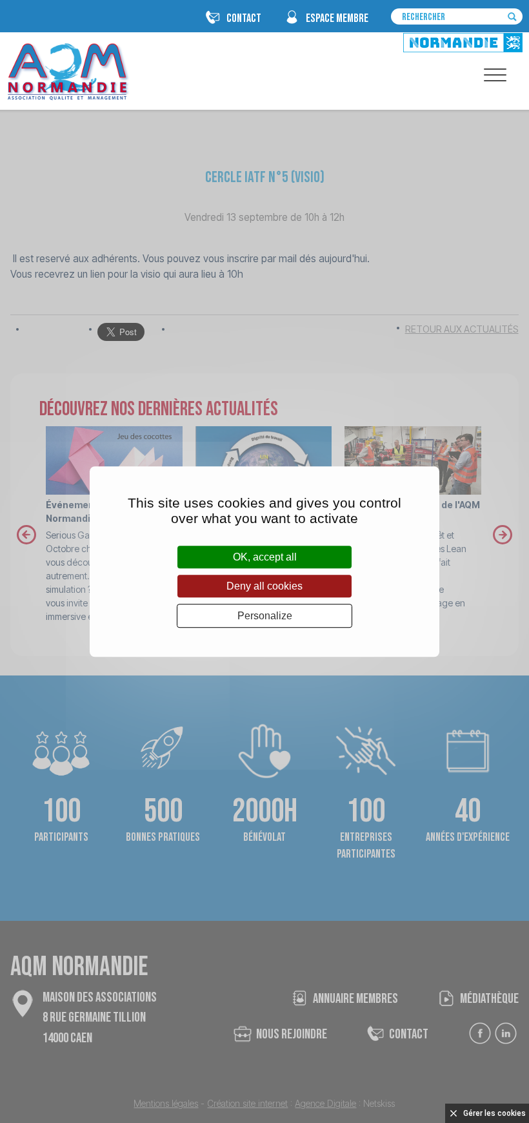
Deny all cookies (264, 586)
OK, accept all (265, 556)
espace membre (337, 18)
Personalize (264, 615)
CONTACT (243, 18)
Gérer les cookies (494, 1113)
